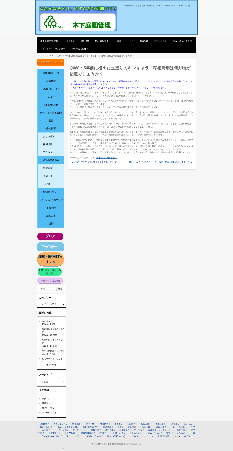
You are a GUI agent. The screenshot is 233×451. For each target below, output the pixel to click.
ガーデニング (60, 430)
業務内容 (104, 424)
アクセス (48, 152)
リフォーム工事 (177, 427)
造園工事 (48, 176)
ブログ (130, 41)
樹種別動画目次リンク (50, 259)
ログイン (46, 398)
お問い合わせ (160, 41)
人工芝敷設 (53, 433)
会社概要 (70, 41)
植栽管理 (48, 168)
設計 (47, 184)
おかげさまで (48, 321)
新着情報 (144, 41)
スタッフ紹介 (48, 136)
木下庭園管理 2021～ (50, 41)
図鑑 (119, 41)
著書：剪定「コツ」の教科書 (50, 272)
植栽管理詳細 (87, 433)
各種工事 (159, 424)
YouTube (85, 41)
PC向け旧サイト (102, 41)
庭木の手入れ (135, 433)
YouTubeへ (50, 246)
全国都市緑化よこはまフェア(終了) (174, 436)
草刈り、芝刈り (73, 436)
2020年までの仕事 (79, 49)
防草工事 (181, 430)
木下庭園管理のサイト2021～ (58, 9)
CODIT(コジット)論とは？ (111, 433)
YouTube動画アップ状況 (53, 351)
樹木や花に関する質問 (106, 157)
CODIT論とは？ (50, 88)
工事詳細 (132, 427)
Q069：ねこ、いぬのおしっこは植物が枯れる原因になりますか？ (160, 162)
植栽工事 (95, 430)
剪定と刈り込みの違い (176, 433)
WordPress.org (49, 412)
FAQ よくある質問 (182, 41)
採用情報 (48, 144)
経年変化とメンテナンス (131, 430)
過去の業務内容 (51, 160)
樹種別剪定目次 (51, 73)
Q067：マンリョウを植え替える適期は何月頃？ (94, 162)
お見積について (51, 191)
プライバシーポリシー (51, 199)
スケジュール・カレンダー (52, 49)
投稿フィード (48, 403)
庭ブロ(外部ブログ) (116, 436)
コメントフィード (50, 408)
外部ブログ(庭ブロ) (50, 280)
